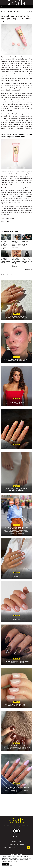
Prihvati (5, 864)
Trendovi (17, 12)
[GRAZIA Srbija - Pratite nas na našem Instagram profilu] (19, 836)
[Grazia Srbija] (16, 820)
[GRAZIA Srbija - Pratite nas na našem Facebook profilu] (13, 836)
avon (16, 226)
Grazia (3, 12)
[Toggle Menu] (1, 7)
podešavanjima (12, 861)
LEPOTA (10, 12)
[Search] (31, 7)
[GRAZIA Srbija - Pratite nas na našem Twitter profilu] (16, 836)
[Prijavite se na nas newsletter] (28, 847)
